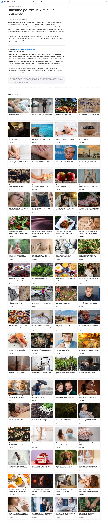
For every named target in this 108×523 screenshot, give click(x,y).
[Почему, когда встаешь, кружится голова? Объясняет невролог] (42, 227)
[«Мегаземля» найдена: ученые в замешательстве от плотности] (42, 485)
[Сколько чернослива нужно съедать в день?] (89, 133)
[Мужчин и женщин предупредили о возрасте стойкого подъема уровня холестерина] (42, 508)
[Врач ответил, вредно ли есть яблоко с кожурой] (66, 180)
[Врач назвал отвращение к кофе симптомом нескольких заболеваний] (66, 344)
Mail (2, 521)
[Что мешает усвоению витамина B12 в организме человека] (19, 438)
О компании (6, 521)
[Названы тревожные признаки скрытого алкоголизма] (66, 485)
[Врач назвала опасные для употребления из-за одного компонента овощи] (42, 274)
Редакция (50, 521)
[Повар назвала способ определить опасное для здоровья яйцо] (42, 180)
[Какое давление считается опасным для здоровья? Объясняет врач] (66, 250)
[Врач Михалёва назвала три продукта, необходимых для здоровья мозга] (19, 344)
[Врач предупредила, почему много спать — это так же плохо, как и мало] (42, 321)
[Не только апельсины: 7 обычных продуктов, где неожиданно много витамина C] (19, 485)
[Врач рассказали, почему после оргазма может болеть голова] (89, 227)
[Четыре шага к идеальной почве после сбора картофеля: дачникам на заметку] (19, 180)
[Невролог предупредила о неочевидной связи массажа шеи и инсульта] (19, 414)
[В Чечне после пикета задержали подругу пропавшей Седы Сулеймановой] (19, 203)
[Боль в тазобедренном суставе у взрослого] (42, 203)
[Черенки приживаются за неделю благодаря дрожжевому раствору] (66, 367)
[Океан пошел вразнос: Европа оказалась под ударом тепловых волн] (42, 133)
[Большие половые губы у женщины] (19, 109)
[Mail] (2, 2)
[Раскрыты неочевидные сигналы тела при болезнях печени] (19, 156)
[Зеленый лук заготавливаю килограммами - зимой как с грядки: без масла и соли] (42, 414)
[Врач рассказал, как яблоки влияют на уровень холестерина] (66, 109)
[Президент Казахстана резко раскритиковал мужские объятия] (66, 156)
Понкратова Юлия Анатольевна (24, 49)
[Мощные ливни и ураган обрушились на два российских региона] (42, 297)
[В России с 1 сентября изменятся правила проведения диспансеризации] (66, 508)
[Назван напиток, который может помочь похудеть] (89, 274)
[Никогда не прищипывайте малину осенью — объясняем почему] (89, 250)
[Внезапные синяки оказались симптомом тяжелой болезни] (42, 156)
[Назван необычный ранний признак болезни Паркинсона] (19, 250)
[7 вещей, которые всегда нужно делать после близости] (66, 203)
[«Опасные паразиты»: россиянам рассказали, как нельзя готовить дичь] (89, 203)
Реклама (12, 521)
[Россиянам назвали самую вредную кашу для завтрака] (19, 274)
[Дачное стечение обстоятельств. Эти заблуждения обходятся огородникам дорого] (66, 297)
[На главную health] (8, 2)
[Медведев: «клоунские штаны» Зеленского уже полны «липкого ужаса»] (89, 297)
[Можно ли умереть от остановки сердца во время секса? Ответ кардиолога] (66, 133)
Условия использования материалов (61, 521)
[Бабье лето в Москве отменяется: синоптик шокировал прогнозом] (42, 109)
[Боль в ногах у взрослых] (42, 438)
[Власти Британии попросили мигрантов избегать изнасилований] (89, 156)
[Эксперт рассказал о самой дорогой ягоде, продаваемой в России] (19, 227)
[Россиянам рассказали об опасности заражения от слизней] (89, 344)
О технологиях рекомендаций (84, 521)
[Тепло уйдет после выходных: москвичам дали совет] (42, 391)
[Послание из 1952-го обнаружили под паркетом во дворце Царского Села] (89, 109)
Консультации (11, 6)
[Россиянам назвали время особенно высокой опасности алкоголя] (66, 321)
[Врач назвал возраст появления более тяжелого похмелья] (89, 321)
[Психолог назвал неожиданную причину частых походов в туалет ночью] (89, 461)
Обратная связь (73, 521)
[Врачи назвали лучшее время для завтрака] (66, 274)
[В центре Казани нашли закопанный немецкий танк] (19, 297)
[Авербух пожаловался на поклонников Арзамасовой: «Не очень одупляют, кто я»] (66, 391)
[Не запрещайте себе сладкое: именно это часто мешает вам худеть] (42, 461)
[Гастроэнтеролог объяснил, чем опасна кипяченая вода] (42, 367)
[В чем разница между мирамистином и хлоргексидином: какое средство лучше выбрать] (66, 438)
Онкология (18, 6)
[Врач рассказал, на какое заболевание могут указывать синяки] (89, 180)
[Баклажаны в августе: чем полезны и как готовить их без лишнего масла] (66, 227)
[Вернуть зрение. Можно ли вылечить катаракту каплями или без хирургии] (89, 485)
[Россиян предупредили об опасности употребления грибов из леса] (42, 344)
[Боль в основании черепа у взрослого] (89, 367)
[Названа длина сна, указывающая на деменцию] (19, 133)
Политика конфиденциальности (98, 521)
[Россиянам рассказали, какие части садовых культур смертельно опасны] (89, 508)
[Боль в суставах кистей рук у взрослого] (89, 438)
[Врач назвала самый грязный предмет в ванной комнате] (19, 367)
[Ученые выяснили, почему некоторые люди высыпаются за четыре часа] (19, 461)
